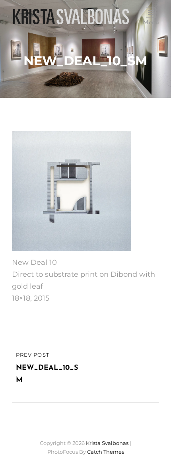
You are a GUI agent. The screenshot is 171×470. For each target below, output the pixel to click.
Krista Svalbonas (107, 443)
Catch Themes (105, 452)
